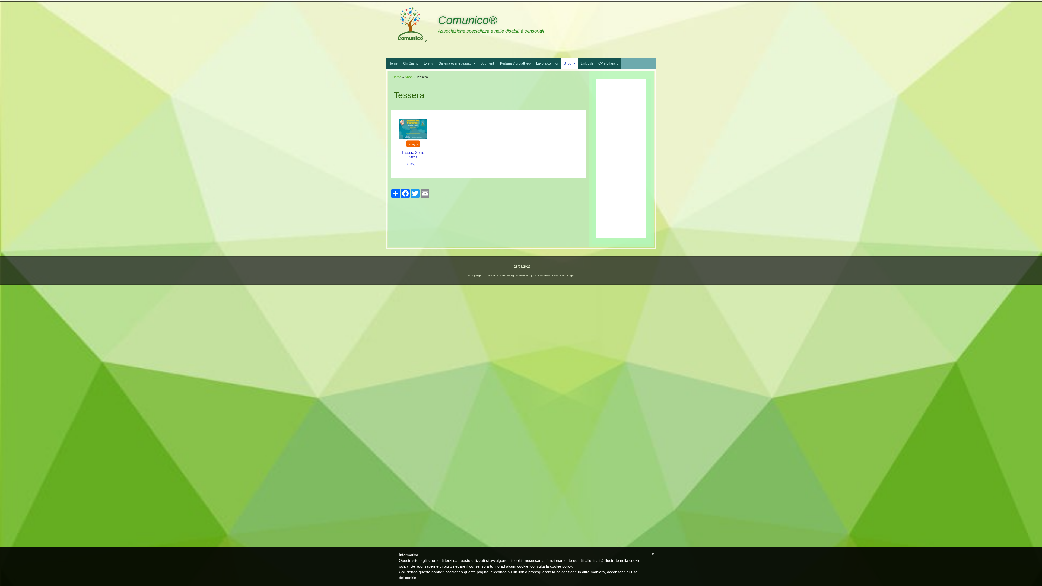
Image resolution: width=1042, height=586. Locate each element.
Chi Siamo (410, 63)
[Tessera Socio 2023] (413, 129)
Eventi (428, 63)
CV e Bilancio (608, 63)
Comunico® (467, 20)
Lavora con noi (547, 63)
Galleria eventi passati (455, 63)
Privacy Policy (541, 275)
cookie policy (561, 566)
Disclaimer (558, 275)
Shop (567, 63)
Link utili (587, 63)
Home (393, 63)
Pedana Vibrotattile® (515, 63)
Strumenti (488, 63)
